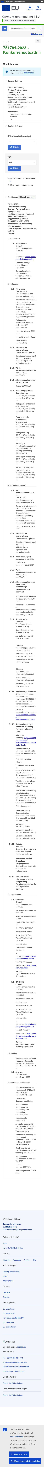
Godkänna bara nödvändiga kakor (25, 1461)
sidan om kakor (16, 1437)
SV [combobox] (10, 141)
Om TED (6, 1293)
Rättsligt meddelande (11, 1272)
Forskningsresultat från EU (13, 1318)
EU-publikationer (9, 1327)
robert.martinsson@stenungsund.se (26, 258)
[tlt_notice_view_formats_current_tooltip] (34, 197)
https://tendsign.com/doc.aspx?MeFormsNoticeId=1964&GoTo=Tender (26, 741)
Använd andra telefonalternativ (15, 1362)
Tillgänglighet (8, 1281)
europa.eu (21, 1347)
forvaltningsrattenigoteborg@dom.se (26, 1025)
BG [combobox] (10, 162)
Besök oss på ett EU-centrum (14, 1371)
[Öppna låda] (6, 43)
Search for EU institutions (12, 1383)
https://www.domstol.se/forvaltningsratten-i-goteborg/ (26, 1035)
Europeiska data (9, 1313)
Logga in (30, 9)
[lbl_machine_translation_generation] (10, 181)
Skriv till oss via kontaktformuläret (16, 1367)
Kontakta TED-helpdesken (13, 1248)
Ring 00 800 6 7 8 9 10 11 (13, 1358)
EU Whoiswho (8, 1322)
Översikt (6, 1297)
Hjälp (5, 1243)
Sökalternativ (36, 34)
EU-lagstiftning (8, 1309)
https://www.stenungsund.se (26, 966)
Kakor (5, 1276)
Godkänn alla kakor (19, 1454)
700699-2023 (29, 73)
